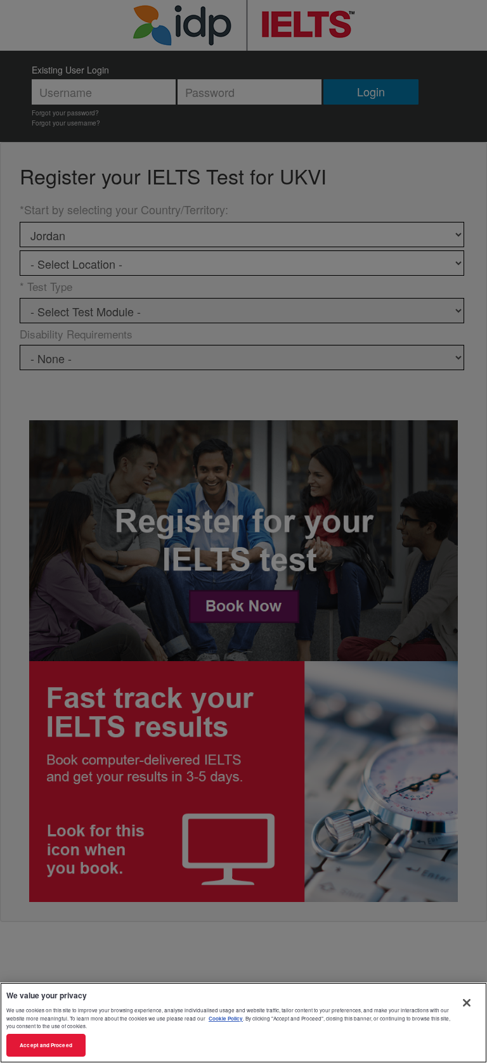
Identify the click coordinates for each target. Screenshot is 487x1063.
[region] (243, 1022)
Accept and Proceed (46, 1044)
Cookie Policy (226, 1018)
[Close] (467, 1003)
